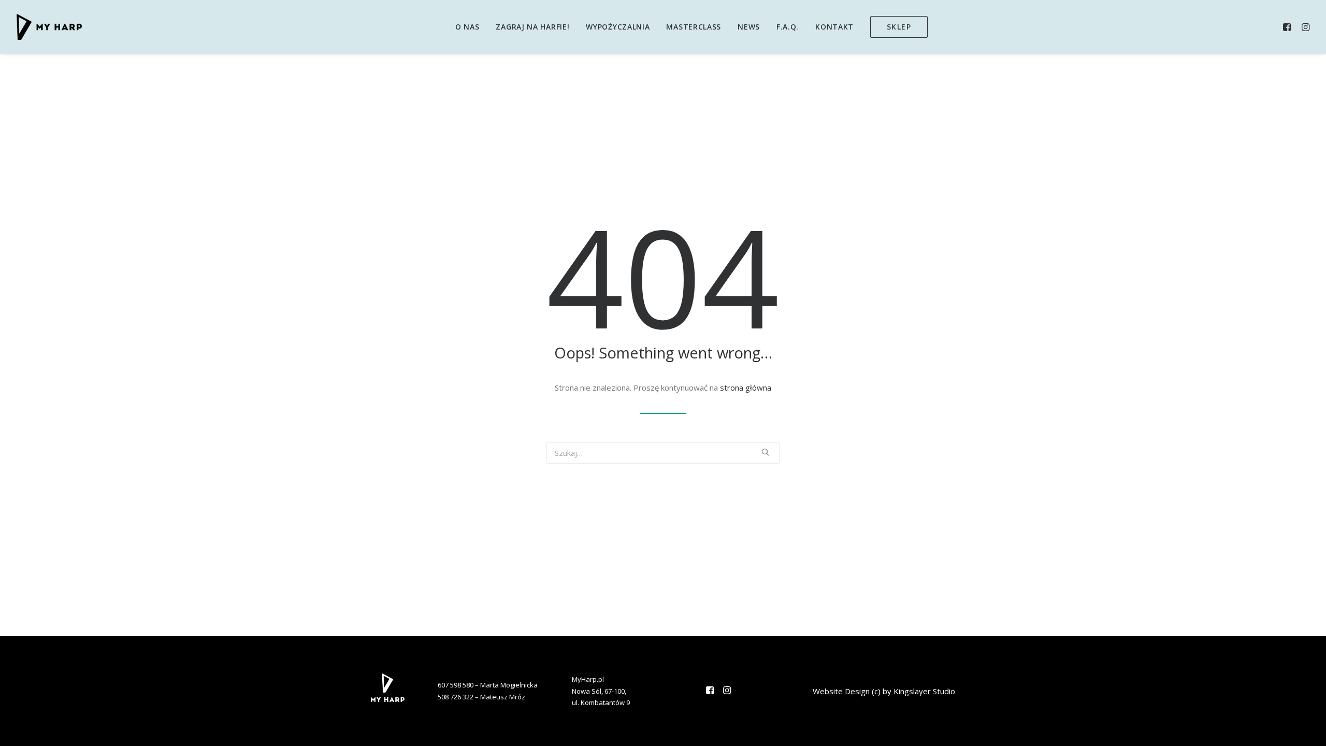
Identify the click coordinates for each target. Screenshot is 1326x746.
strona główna (745, 387)
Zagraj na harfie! (532, 27)
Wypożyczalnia (618, 27)
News (749, 27)
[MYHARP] (49, 27)
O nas (467, 27)
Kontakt (834, 27)
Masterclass (693, 27)
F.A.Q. (787, 27)
